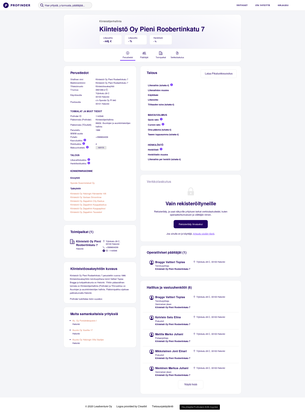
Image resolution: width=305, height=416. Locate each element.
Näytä (101, 148)
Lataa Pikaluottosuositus (219, 73)
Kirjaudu (283, 5)
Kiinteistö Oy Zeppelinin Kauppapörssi (87, 208)
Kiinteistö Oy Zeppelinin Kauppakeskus (88, 204)
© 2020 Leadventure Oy (98, 406)
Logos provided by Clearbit (131, 406)
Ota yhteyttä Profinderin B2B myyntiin (199, 407)
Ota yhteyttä (262, 5)
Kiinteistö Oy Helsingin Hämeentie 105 (88, 193)
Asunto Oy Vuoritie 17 (82, 330)
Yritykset (242, 5)
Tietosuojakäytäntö (162, 406)
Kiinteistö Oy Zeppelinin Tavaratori (86, 212)
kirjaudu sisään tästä (203, 233)
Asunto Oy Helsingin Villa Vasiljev (88, 339)
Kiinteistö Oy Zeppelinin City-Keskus (87, 200)
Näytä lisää (190, 384)
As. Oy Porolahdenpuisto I (84, 320)
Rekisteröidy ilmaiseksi (191, 224)
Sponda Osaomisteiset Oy (82, 182)
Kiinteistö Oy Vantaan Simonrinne (85, 197)
